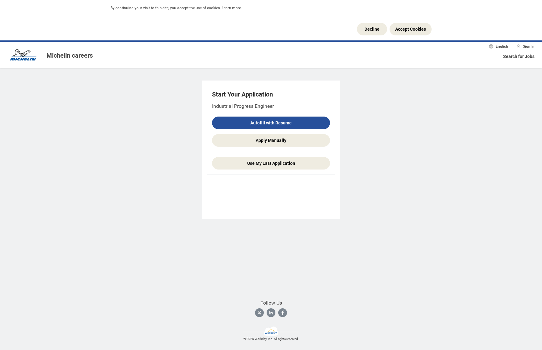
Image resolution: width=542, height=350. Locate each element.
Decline (372, 29)
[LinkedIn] (271, 312)
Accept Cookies (410, 29)
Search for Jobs (518, 56)
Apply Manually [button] (271, 140)
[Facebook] (282, 312)
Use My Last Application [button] (271, 163)
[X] (259, 312)
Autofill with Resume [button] (271, 122)
